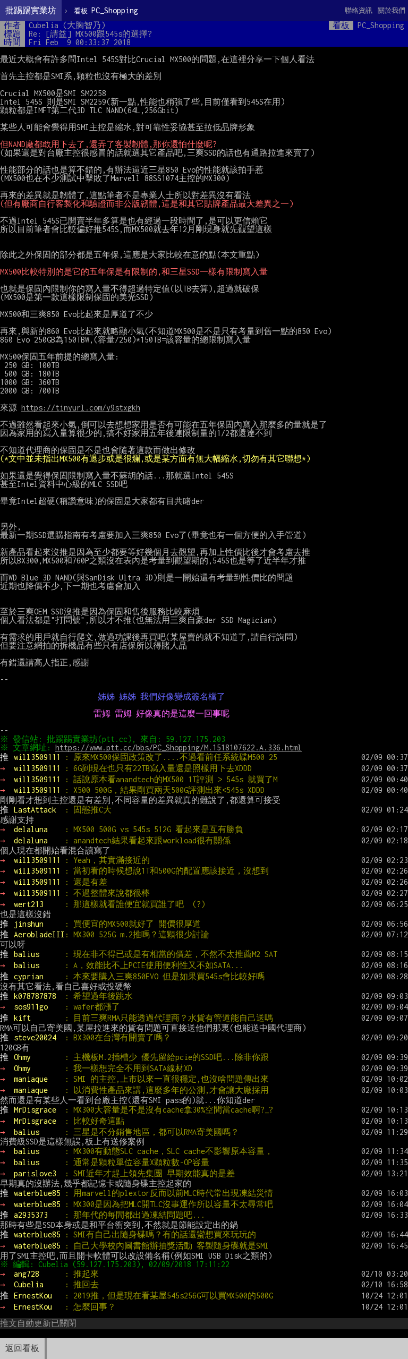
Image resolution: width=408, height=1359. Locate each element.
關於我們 (391, 10)
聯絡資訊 (358, 10)
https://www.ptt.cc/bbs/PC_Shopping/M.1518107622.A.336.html (178, 747)
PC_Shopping (106, 10)
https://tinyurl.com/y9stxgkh (80, 407)
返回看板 (22, 1348)
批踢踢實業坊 (30, 10)
